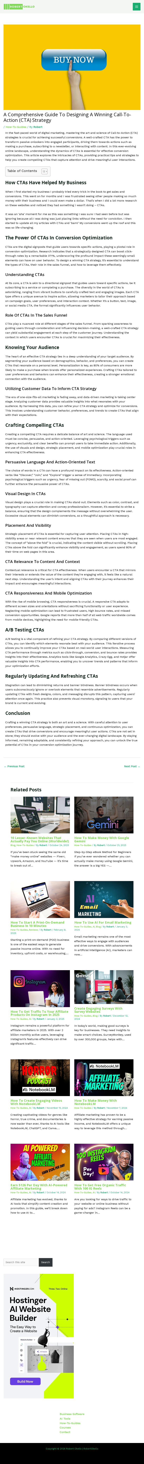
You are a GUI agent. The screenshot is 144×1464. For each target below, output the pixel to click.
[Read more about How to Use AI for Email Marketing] (104, 899)
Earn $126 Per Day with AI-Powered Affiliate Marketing (39, 1186)
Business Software (72, 1414)
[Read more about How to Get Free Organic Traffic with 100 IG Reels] (104, 1162)
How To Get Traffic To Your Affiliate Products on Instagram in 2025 (39, 1013)
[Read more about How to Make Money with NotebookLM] (104, 1077)
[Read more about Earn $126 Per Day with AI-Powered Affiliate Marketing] (40, 1162)
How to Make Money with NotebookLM (95, 1102)
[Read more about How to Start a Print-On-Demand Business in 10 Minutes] (40, 899)
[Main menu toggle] (136, 7)
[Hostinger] (39, 1335)
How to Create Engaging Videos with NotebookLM (36, 1102)
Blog (13, 845)
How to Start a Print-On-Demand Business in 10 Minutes (37, 924)
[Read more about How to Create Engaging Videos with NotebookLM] (40, 1077)
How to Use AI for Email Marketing (102, 922)
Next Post (132, 766)
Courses (65, 1427)
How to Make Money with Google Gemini (101, 839)
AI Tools (65, 1418)
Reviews (33, 929)
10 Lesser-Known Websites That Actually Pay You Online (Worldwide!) (40, 839)
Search (45, 1262)
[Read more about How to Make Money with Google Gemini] (104, 814)
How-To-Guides (16, 127)
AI (94, 926)
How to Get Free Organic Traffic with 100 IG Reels (100, 1186)
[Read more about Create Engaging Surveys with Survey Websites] (104, 987)
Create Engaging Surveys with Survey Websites (98, 1010)
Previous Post (14, 766)
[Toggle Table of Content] (43, 171)
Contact (65, 1432)
